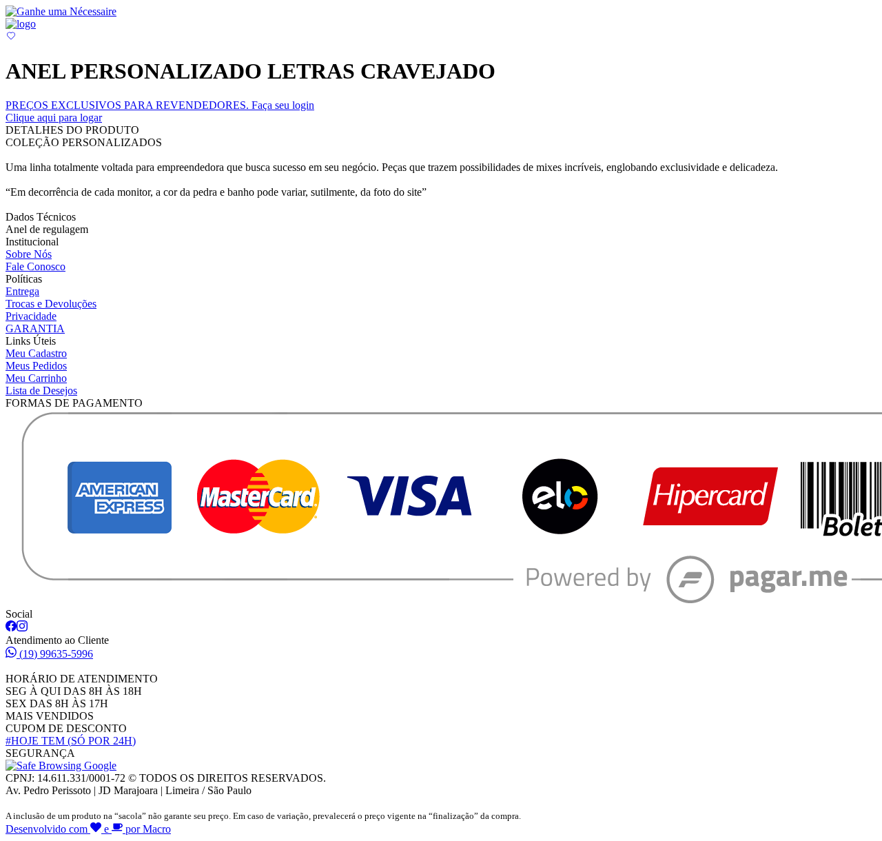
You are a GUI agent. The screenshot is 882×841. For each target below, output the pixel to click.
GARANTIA (35, 328)
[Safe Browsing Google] (61, 765)
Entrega (22, 291)
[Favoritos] (11, 37)
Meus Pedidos (36, 366)
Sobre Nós (29, 254)
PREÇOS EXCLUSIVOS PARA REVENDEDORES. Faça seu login (160, 111)
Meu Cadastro (36, 353)
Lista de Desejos (41, 390)
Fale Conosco (35, 266)
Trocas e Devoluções (51, 304)
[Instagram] (22, 628)
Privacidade (31, 316)
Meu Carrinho (36, 378)
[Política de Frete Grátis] (61, 11)
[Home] (21, 24)
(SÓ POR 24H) (71, 741)
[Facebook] (11, 628)
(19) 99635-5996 (56, 654)
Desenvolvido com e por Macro (88, 829)
